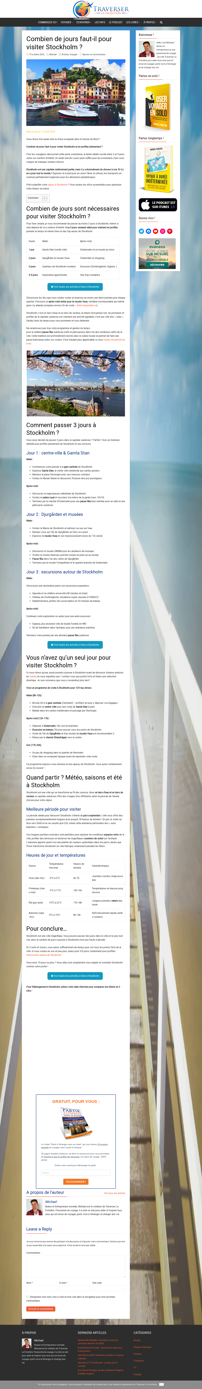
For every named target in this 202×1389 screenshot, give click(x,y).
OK (161, 1384)
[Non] (198, 1384)
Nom (29, 1282)
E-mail (63, 1282)
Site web (97, 1282)
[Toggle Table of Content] (43, 198)
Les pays (100, 22)
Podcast (156, 1353)
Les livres (132, 22)
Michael (53, 54)
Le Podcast (115, 22)
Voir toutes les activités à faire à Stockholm (76, 286)
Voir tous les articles (114, 1193)
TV (156, 1367)
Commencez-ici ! (47, 22)
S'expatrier (156, 1360)
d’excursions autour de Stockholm (43, 955)
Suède (32, 676)
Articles (65, 54)
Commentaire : (33, 1252)
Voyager (66, 22)
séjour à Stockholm (58, 184)
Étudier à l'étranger (156, 1346)
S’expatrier (83, 22)
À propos (149, 22)
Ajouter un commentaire (94, 54)
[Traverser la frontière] (101, 9)
